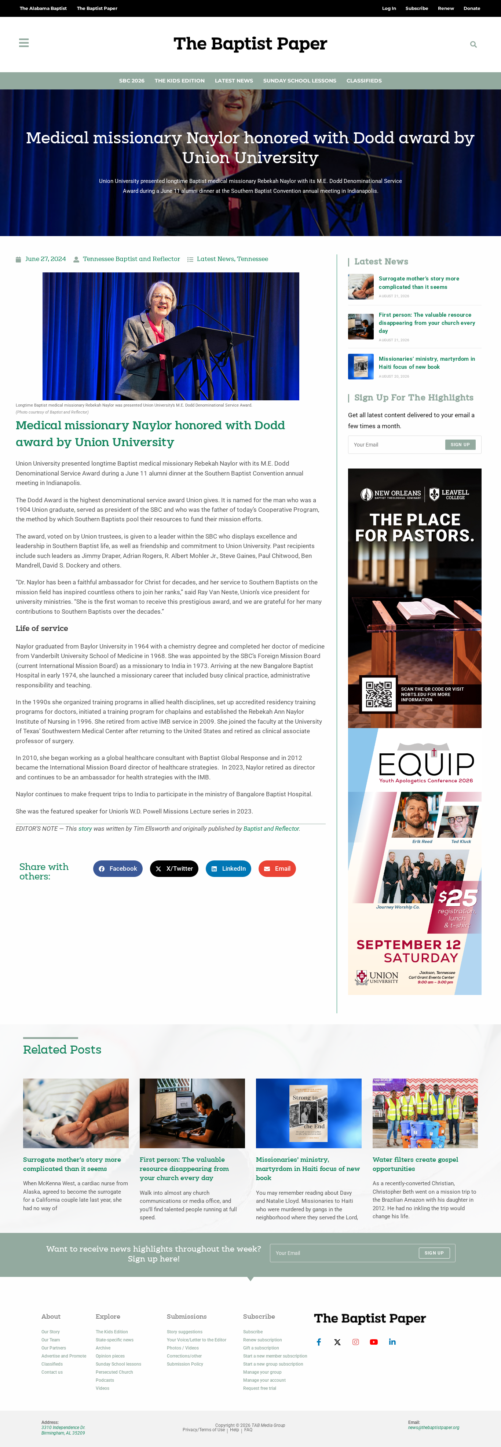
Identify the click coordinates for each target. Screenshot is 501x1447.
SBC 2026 (132, 81)
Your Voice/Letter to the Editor (196, 1340)
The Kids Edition (180, 81)
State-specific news (115, 1340)
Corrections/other (184, 1356)
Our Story (50, 1331)
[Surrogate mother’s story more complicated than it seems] (361, 287)
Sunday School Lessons (299, 81)
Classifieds (364, 81)
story (85, 828)
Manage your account (264, 1380)
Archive (103, 1348)
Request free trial (259, 1388)
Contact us (52, 1372)
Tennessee (252, 259)
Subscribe (253, 1331)
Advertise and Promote (63, 1356)
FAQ (248, 1430)
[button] (473, 44)
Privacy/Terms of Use (204, 1430)
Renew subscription (262, 1340)
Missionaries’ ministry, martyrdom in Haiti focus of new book (427, 363)
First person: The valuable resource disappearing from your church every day (427, 323)
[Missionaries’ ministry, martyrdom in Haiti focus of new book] (361, 366)
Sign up (460, 444)
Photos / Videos (183, 1348)
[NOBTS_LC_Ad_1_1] (415, 597)
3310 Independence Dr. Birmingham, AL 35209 (63, 1430)
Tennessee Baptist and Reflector (131, 259)
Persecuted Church (114, 1372)
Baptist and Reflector (271, 828)
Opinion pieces (110, 1356)
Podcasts (105, 1380)
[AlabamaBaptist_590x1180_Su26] (415, 860)
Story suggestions (184, 1331)
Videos (102, 1388)
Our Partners (53, 1348)
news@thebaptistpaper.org (434, 1427)
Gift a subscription (261, 1348)
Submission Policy (185, 1364)
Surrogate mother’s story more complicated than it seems (419, 282)
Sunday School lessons (118, 1364)
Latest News (234, 81)
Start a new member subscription (275, 1356)
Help (234, 1430)
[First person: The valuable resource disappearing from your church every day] (361, 326)
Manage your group (262, 1372)
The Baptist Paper (97, 8)
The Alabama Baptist (43, 8)
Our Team (50, 1340)
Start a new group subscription (273, 1364)
